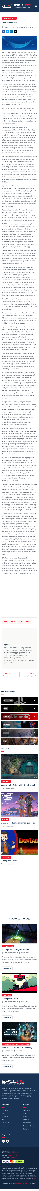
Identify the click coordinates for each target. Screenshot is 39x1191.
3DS (24, 1113)
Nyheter (5, 819)
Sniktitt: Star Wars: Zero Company (17, 1047)
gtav (27, 622)
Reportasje (6, 857)
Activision (26, 1120)
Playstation (7, 18)
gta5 (20, 622)
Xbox (14, 18)
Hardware (5, 1126)
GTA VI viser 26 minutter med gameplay (18, 822)
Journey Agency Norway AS (22, 1183)
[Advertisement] (19, 596)
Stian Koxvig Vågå (14, 1152)
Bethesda (26, 1129)
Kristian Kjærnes (12, 1155)
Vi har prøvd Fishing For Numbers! (16, 949)
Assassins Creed (28, 1126)
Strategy (18, 1044)
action (25, 1116)
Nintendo (5, 1116)
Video (11, 946)
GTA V (13, 622)
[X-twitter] (3, 1141)
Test (6, 946)
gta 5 (5, 622)
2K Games (26, 1110)
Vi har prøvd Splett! (10, 998)
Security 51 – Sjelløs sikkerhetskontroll (18, 784)
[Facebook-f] (7, 1141)
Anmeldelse (6, 781)
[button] (36, 6)
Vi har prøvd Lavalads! (10, 860)
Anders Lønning (13, 1151)
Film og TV (5, 1123)
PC (4, 946)
